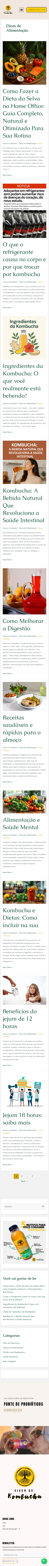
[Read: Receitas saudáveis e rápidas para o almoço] (24, 696)
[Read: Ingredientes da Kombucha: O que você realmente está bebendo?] (24, 337)
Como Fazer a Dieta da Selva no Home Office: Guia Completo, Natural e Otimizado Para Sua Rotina (24, 113)
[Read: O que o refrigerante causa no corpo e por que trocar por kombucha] (24, 210)
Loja (3, 1526)
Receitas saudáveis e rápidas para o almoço (22, 728)
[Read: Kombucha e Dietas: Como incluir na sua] (24, 892)
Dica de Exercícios (11, 1343)
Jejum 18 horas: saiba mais (22, 1118)
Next (24, 1181)
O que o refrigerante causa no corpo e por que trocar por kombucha (24, 259)
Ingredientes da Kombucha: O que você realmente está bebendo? (23, 380)
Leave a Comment (10, 143)
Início (4, 1523)
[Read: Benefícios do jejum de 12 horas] (24, 990)
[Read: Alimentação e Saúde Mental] (24, 802)
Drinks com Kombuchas (14, 1352)
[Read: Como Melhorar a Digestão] (24, 591)
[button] (21, 10)
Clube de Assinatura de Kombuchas (19, 1311)
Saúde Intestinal (10, 1356)
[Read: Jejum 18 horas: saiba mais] (24, 1091)
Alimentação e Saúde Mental (21, 823)
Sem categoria (9, 1361)
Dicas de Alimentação (27, 143)
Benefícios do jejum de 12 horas (20, 1018)
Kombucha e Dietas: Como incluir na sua (20, 918)
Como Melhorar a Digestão (23, 624)
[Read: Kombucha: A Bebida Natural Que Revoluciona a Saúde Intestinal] (24, 462)
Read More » (8, 175)
